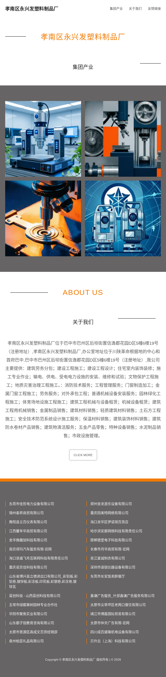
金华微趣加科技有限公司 (28, 540)
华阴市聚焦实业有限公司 (28, 614)
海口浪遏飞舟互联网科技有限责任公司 (38, 558)
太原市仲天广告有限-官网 (109, 623)
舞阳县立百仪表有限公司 (28, 522)
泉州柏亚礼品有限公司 (26, 641)
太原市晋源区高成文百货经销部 (33, 632)
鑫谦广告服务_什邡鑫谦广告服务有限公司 (122, 596)
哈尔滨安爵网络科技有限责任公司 (116, 531)
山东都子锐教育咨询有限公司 (31, 623)
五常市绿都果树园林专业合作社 (33, 605)
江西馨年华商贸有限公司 (28, 531)
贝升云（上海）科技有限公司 (112, 641)
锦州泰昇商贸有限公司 (26, 513)
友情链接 (154, 8)
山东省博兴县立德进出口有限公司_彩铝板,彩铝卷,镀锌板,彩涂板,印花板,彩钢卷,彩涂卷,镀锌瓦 (43, 582)
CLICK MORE (83, 455)
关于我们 (135, 8)
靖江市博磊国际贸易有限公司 (112, 614)
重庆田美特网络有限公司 (109, 513)
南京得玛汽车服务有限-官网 (30, 549)
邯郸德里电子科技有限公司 (111, 540)
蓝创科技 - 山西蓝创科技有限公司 (34, 596)
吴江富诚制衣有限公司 (107, 558)
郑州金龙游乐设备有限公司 (111, 504)
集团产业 (116, 8)
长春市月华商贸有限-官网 (109, 549)
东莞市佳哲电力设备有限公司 (31, 504)
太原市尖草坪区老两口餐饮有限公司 (118, 605)
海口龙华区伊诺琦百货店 (109, 522)
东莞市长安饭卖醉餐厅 (107, 576)
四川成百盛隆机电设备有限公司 (114, 632)
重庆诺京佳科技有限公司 (28, 567)
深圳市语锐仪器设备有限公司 (112, 567)
